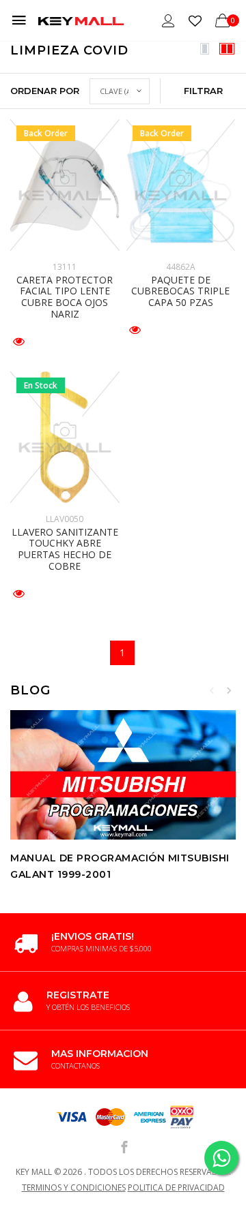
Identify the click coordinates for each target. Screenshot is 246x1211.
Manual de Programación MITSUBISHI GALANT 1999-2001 (120, 866)
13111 (65, 267)
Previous (212, 690)
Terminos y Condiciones (74, 1187)
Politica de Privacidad (176, 1187)
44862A (180, 267)
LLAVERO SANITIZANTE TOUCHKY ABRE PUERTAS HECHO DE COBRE (65, 548)
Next (229, 690)
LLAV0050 (64, 519)
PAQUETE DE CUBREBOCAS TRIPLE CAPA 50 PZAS (180, 291)
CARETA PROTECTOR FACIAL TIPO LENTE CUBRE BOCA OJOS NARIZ (64, 296)
